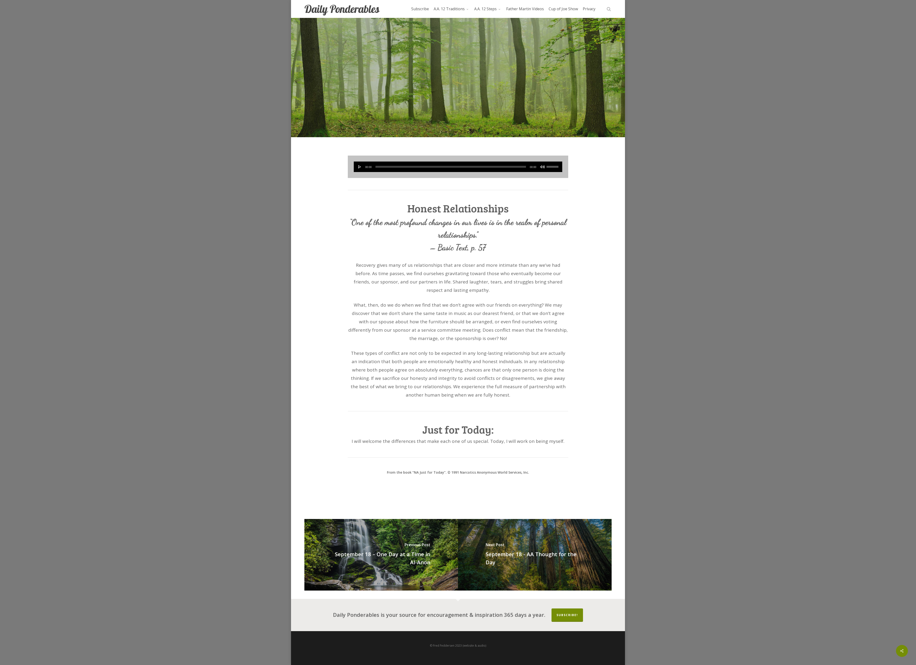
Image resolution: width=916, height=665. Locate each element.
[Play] (360, 166)
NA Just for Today (458, 89)
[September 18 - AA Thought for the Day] (535, 555)
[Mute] (542, 166)
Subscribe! (567, 615)
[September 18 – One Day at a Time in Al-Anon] (381, 555)
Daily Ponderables (341, 9)
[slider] (553, 165)
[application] (458, 167)
